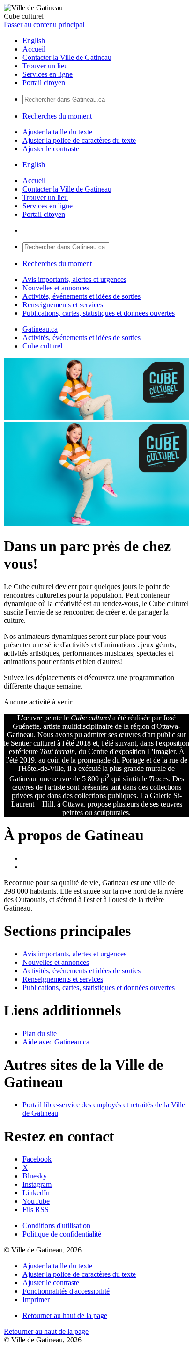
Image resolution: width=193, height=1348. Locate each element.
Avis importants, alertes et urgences (74, 279)
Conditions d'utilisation (56, 1225)
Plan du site (39, 1033)
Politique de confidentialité (61, 1234)
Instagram (37, 1184)
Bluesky (34, 1176)
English (33, 40)
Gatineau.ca (40, 329)
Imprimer (36, 1300)
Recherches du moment (57, 116)
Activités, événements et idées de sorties (81, 296)
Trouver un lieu (45, 66)
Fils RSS (35, 1210)
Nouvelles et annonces (55, 288)
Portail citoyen (43, 83)
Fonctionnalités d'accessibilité (66, 1291)
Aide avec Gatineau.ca (55, 1042)
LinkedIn (36, 1193)
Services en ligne (47, 74)
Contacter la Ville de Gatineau (66, 57)
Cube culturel (42, 346)
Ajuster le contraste (50, 149)
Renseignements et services (62, 305)
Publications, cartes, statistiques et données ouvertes (98, 313)
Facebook (37, 1159)
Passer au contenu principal (44, 25)
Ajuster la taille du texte (57, 132)
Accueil (33, 49)
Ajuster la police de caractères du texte (79, 140)
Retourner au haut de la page (64, 1315)
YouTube (36, 1201)
